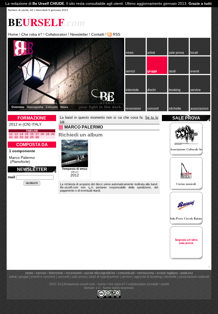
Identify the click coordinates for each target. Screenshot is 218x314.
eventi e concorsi (43, 277)
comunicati (126, 273)
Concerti (52, 107)
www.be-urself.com (81, 284)
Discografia (35, 107)
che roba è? (116, 284)
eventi (194, 71)
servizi (130, 71)
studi (172, 71)
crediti (164, 284)
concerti (153, 108)
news (129, 53)
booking (175, 90)
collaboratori (137, 284)
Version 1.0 (92, 288)
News (64, 107)
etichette (175, 108)
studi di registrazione (104, 277)
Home (13, 34)
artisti (151, 53)
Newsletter (79, 34)
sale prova (176, 53)
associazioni (199, 108)
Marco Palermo (22, 158)
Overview (17, 107)
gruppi (152, 71)
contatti (153, 284)
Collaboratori (56, 34)
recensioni (133, 108)
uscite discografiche (99, 273)
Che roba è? (31, 34)
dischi (151, 90)
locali (194, 53)
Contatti (97, 34)
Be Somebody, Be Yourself (22, 53)
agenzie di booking (148, 277)
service (195, 90)
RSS (116, 34)
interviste (132, 90)
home (102, 284)
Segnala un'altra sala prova (186, 241)
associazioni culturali (194, 277)
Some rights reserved (118, 288)
